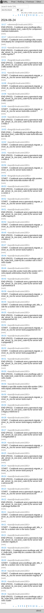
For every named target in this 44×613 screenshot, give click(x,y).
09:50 (3, 222)
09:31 (3, 359)
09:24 (3, 466)
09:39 (3, 291)
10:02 (3, 142)
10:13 (3, 48)
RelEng (21, 2)
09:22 (3, 499)
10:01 (3, 153)
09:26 (3, 443)
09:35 (3, 302)
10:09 (3, 83)
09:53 (3, 186)
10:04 (3, 117)
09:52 (3, 199)
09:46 (3, 256)
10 (33, 15)
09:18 (3, 594)
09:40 (3, 279)
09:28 (3, 418)
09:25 (3, 453)
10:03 (3, 129)
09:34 (3, 325)
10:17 (3, 24)
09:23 (3, 489)
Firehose (30, 2)
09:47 (3, 245)
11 (37, 15)
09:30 (3, 371)
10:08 (3, 94)
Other (38, 2)
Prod (13, 2)
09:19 (3, 571)
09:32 (3, 348)
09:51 (3, 209)
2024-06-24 (8, 20)
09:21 (3, 512)
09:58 (3, 176)
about (38, 611)
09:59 (3, 165)
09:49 (3, 233)
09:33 (3, 336)
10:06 (3, 106)
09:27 (3, 430)
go (22, 10)
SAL (5, 1)
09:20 (3, 548)
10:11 (3, 60)
